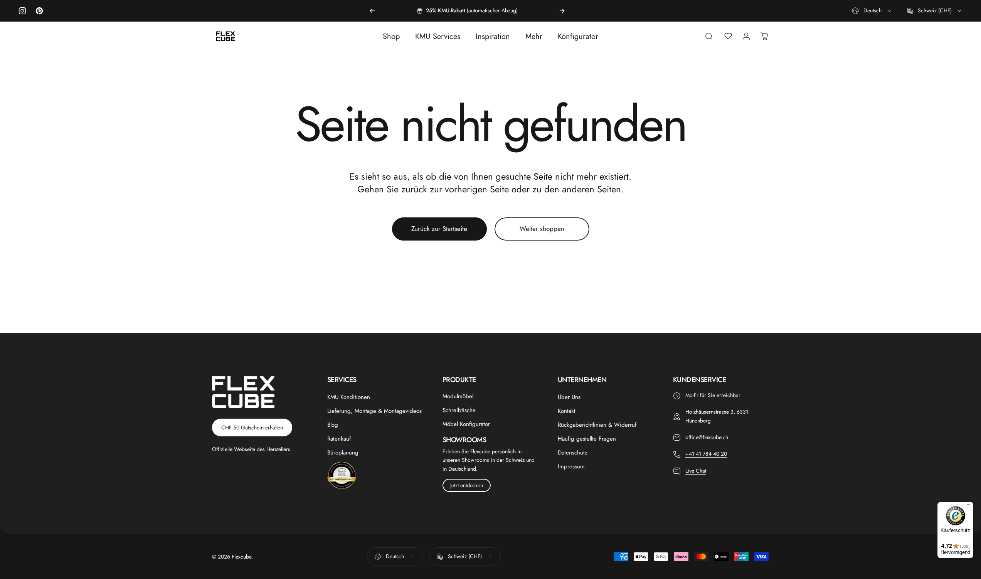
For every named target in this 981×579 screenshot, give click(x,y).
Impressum (571, 466)
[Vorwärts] (562, 11)
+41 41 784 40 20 (706, 454)
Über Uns (569, 397)
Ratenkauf (339, 438)
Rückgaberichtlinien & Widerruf (597, 425)
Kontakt (566, 411)
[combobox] (872, 11)
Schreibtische (459, 410)
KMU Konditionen (348, 397)
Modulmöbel (458, 396)
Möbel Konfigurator (466, 424)
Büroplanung (342, 452)
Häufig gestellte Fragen (587, 438)
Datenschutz (572, 452)
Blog (332, 425)
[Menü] (968, 506)
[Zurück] (372, 11)
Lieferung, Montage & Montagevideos (374, 411)
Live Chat (695, 471)
